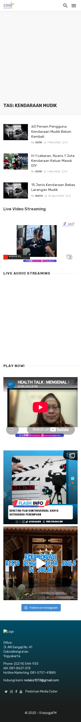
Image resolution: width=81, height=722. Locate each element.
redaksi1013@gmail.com (41, 680)
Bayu (39, 195)
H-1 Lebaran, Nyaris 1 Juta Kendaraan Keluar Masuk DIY (52, 161)
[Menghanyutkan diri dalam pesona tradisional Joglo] (40, 563)
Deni (38, 142)
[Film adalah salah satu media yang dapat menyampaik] (40, 487)
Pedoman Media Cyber (41, 691)
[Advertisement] (40, 60)
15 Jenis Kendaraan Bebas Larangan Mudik (53, 187)
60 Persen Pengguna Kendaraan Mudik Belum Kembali (51, 131)
